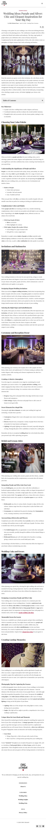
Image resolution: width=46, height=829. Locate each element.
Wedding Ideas (23, 10)
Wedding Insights (23, 799)
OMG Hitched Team (14, 23)
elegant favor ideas (27, 632)
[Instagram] (43, 826)
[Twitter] (40, 826)
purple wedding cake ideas (26, 612)
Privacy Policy (23, 812)
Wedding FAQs (23, 803)
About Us (23, 786)
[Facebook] (37, 826)
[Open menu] (43, 3)
